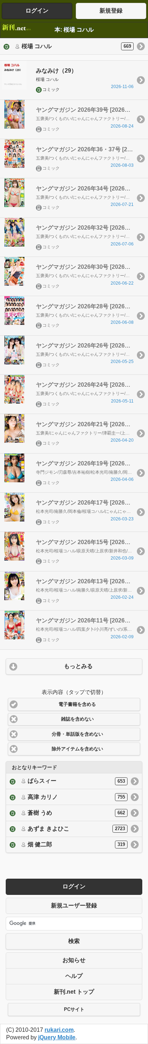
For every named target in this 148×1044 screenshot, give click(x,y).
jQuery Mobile (56, 1037)
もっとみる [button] (78, 666)
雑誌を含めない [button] (77, 719)
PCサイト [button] (74, 1009)
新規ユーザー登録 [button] (74, 905)
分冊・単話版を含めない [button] (77, 734)
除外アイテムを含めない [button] (77, 748)
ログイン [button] (37, 11)
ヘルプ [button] (74, 976)
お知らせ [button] (74, 960)
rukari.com (59, 1030)
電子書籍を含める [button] (77, 704)
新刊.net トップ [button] (74, 992)
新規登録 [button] (111, 11)
